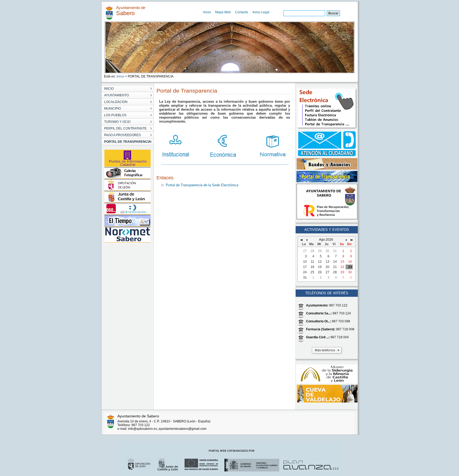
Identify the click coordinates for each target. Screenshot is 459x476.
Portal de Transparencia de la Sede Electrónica (202, 185)
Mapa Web (223, 12)
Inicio (207, 12)
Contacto (241, 12)
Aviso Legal (260, 12)
